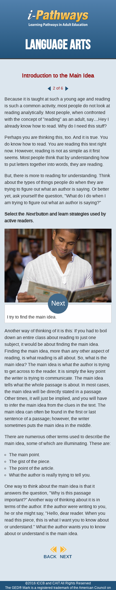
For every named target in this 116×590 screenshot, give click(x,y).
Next (58, 303)
